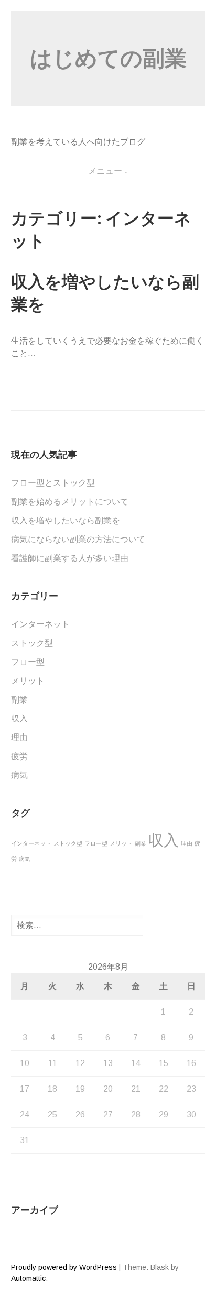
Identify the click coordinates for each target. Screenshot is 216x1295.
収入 (19, 718)
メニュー (105, 171)
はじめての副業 (108, 58)
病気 (19, 775)
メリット (28, 680)
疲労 (19, 756)
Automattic (28, 1278)
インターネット (40, 624)
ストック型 (32, 643)
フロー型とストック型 (53, 482)
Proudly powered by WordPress (64, 1267)
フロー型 (28, 661)
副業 (19, 699)
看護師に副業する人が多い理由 (69, 558)
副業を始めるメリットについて (69, 501)
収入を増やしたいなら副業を (65, 520)
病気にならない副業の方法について (78, 539)
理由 (19, 737)
